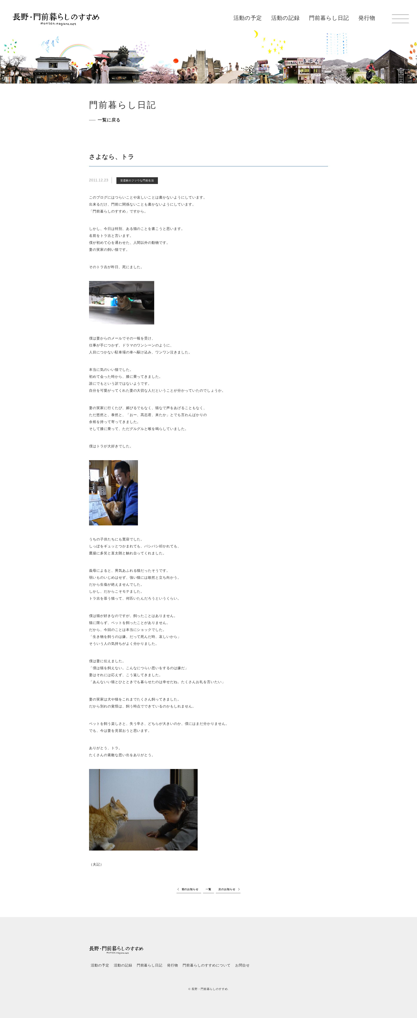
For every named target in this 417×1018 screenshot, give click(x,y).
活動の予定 (247, 18)
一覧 (208, 889)
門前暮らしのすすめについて (206, 965)
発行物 (366, 18)
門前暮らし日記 (329, 18)
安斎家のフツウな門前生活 (137, 180)
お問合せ (242, 965)
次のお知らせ (226, 889)
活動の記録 (285, 18)
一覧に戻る (109, 119)
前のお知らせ (190, 889)
